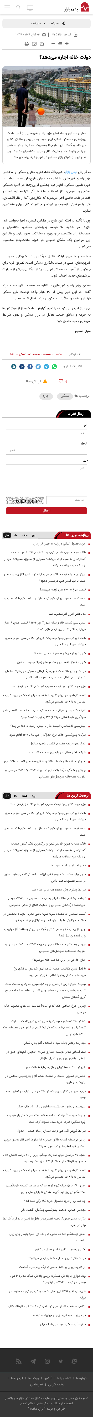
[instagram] (47, 1361)
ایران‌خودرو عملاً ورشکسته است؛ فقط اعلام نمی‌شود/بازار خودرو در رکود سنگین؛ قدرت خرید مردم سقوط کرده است (45, 1119)
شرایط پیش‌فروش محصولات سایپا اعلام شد (59, 653)
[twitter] (38, 366)
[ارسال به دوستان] (34, 44)
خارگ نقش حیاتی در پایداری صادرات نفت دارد (57, 752)
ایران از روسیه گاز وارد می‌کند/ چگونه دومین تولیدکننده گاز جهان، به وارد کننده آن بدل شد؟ (45, 932)
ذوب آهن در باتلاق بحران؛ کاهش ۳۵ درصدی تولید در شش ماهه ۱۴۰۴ (46, 1094)
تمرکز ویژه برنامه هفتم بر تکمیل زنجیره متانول (58, 743)
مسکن (65, 396)
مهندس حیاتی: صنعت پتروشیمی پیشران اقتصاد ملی (53, 1210)
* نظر (85, 461)
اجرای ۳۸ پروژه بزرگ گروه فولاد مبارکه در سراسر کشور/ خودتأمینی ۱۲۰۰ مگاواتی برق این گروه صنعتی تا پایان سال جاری (46, 1189)
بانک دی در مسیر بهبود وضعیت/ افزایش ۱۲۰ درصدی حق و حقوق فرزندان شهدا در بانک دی (45, 641)
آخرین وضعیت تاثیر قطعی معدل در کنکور (60, 1249)
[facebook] (30, 366)
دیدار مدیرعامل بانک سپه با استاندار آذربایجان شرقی (54, 1043)
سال (7, 535)
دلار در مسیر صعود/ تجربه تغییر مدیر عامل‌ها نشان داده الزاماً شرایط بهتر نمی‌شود (44, 1222)
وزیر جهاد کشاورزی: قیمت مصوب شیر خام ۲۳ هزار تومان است (48, 686)
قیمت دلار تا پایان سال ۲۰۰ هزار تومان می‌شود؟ (57, 1258)
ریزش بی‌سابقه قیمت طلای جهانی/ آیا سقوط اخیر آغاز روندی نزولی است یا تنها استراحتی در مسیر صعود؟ (45, 578)
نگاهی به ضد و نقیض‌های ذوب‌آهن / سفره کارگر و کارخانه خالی (47, 1306)
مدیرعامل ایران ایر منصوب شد (67, 614)
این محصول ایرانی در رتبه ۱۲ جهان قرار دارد (59, 543)
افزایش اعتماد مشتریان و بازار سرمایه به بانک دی (56, 1067)
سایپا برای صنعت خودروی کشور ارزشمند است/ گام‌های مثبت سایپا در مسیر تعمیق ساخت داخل (45, 878)
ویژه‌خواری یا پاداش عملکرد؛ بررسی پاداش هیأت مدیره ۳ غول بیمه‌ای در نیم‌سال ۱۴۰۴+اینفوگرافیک (48, 1279)
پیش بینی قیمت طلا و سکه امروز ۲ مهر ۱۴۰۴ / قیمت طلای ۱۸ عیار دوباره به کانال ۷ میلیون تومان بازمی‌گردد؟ (45, 626)
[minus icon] (53, 44)
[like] (61, 381)
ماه (15, 535)
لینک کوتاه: (76, 354)
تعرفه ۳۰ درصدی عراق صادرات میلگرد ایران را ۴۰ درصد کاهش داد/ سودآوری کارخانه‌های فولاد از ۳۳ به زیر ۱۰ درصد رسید (44, 714)
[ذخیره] (42, 44)
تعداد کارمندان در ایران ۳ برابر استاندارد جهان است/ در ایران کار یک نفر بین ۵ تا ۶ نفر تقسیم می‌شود (44, 698)
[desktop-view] (30, 8)
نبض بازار (71, 172)
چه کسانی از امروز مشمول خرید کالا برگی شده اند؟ (55, 1201)
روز (34, 535)
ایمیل (84, 443)
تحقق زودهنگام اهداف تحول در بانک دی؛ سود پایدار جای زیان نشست (47, 1237)
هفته (24, 535)
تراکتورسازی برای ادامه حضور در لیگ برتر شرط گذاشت (52, 1267)
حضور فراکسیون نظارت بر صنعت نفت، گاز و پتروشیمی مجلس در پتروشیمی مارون (45, 1079)
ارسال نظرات (76, 414)
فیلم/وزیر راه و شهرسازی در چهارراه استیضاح (59, 1315)
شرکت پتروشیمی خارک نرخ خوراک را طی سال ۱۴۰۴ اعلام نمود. (47, 734)
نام (85, 426)
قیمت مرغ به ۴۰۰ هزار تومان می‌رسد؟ (63, 589)
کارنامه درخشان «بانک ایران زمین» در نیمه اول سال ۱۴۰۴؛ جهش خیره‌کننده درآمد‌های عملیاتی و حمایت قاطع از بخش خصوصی (47, 902)
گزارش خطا (34, 382)
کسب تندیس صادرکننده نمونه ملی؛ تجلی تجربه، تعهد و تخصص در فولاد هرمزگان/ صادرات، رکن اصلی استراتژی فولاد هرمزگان (44, 917)
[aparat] (74, 1361)
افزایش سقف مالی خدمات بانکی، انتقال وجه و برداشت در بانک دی (45, 761)
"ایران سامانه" (37, 1408)
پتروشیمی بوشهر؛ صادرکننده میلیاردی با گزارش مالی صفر (52, 1106)
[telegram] (46, 366)
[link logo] (76, 7)
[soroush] (13, 366)
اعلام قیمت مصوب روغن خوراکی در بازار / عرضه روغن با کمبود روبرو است (45, 602)
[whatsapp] (54, 366)
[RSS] (19, 1361)
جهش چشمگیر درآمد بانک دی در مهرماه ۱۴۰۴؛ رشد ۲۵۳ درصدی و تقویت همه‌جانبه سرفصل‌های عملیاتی (45, 773)
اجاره (46, 396)
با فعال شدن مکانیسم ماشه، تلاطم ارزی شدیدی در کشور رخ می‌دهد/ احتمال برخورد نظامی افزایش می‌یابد (50, 972)
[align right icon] (60, 44)
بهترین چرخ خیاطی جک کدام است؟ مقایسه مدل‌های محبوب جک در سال (45, 1009)
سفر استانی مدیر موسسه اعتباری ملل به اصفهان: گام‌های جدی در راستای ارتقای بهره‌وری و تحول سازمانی (46, 1055)
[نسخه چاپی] (27, 44)
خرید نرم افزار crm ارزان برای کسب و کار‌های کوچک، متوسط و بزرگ (47, 1294)
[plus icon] (66, 44)
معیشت (54, 23)
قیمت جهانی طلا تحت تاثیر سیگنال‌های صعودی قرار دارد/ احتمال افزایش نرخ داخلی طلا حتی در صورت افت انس (45, 674)
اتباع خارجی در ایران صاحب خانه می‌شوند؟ (59, 960)
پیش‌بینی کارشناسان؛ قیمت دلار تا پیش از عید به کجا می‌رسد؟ (48, 726)
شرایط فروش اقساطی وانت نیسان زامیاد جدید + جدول (51, 662)
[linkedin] (22, 366)
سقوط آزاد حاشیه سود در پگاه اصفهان (63, 1324)
